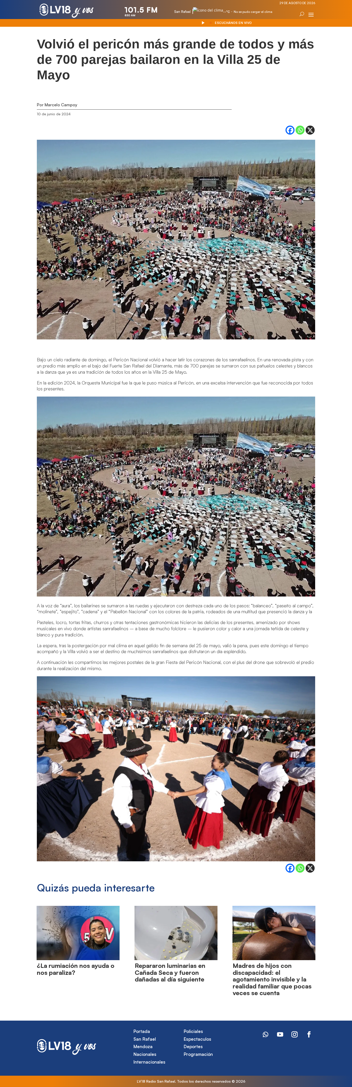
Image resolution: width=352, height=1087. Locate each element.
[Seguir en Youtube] (280, 1034)
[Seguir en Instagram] (294, 1034)
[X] (310, 130)
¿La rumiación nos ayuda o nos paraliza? (75, 969)
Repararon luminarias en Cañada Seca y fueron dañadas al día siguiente (170, 972)
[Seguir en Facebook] (309, 1034)
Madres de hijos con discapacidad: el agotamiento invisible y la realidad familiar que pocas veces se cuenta (272, 979)
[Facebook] (290, 130)
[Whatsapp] (300, 130)
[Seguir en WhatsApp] (265, 1034)
